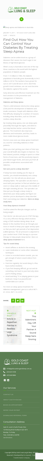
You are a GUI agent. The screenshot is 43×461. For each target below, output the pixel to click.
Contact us (8, 394)
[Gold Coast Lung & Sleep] (21, 10)
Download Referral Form (15, 415)
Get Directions (7, 438)
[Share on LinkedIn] (22, 301)
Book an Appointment (12, 405)
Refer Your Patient (11, 410)
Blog (13, 35)
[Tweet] (18, 301)
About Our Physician (12, 400)
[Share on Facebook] (13, 301)
